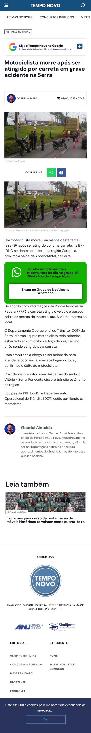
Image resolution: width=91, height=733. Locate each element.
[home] (45, 5)
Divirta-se (18, 682)
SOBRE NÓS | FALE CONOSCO (62, 667)
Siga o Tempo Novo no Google (41, 46)
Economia (18, 691)
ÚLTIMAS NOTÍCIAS (23, 655)
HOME (54, 655)
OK (45, 719)
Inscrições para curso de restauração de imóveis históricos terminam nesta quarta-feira (45, 520)
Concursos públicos (26, 664)
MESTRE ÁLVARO (21, 673)
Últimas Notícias (18, 31)
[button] (51, 172)
